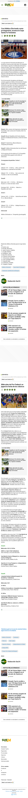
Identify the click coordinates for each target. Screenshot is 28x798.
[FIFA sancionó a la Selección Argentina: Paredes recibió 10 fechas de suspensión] (4, 328)
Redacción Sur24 (14, 281)
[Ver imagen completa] (25, 41)
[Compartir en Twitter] (10, 36)
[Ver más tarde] (2, 36)
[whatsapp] (5, 36)
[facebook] (7, 36)
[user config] (25, 5)
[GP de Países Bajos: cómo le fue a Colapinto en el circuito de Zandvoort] (4, 292)
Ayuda (21, 791)
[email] (12, 36)
